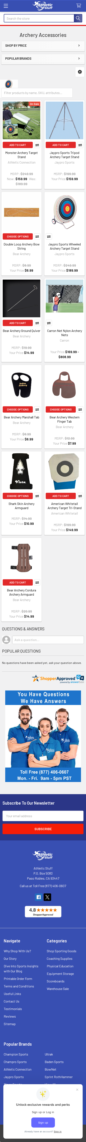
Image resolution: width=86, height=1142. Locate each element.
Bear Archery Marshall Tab (21, 417)
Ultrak (49, 1054)
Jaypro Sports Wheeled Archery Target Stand (64, 246)
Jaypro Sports (14, 1077)
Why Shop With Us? (17, 951)
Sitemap (10, 1024)
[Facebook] (38, 897)
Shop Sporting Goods (61, 951)
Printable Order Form (18, 979)
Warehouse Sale (58, 989)
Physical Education (60, 966)
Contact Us (11, 1001)
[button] (80, 72)
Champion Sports (16, 1054)
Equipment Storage (60, 974)
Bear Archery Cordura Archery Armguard (21, 592)
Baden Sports (54, 1062)
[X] (47, 897)
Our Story (10, 958)
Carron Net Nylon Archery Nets (64, 333)
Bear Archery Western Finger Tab (64, 419)
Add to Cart (17, 145)
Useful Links (12, 994)
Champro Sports (15, 1062)
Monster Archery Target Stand (21, 155)
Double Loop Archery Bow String (22, 246)
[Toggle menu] (5, 6)
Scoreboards (55, 981)
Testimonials (13, 1009)
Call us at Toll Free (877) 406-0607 (43, 886)
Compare (37, 145)
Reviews (10, 1016)
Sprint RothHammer (59, 1077)
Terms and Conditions (19, 986)
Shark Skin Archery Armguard (21, 506)
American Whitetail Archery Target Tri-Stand (65, 506)
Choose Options (18, 236)
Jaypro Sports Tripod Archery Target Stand (64, 155)
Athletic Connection (18, 1069)
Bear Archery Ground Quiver (21, 331)
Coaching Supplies (59, 958)
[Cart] (79, 5)
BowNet (50, 1069)
